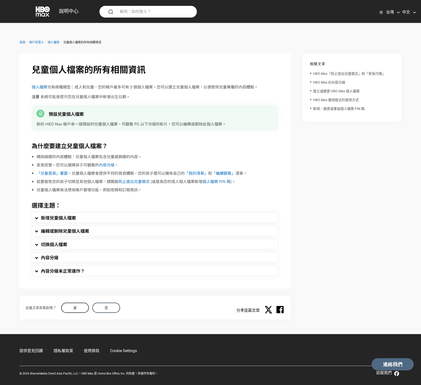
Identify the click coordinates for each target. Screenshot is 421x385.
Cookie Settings (123, 350)
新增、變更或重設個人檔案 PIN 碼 (338, 109)
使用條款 (91, 350)
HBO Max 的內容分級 (329, 82)
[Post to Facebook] (280, 310)
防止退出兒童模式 (134, 181)
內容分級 (107, 165)
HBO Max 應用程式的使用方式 (336, 100)
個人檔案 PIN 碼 (216, 181)
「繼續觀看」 (223, 173)
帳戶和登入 (36, 42)
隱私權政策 (63, 350)
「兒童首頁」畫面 (52, 173)
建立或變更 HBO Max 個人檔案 (336, 91)
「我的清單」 (196, 173)
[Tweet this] (270, 310)
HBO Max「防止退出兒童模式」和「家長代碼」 (349, 74)
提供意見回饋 (31, 350)
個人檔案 (53, 42)
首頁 (22, 42)
